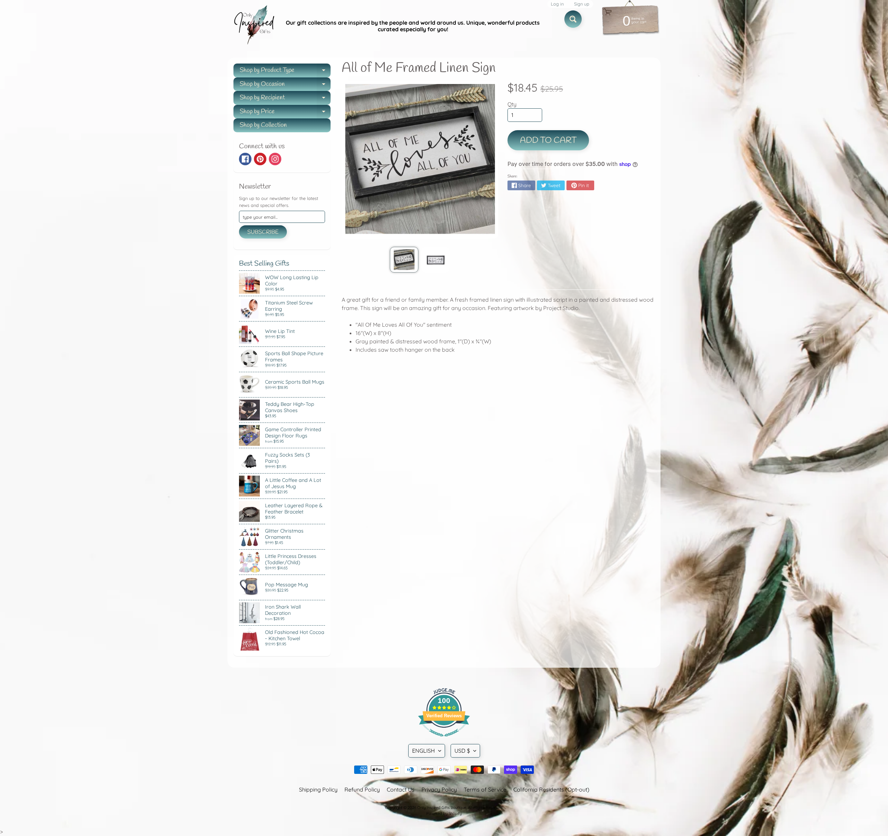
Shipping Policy (318, 789)
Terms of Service (485, 789)
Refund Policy (362, 789)
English (423, 750)
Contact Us (401, 789)
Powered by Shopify (444, 813)
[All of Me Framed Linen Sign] (404, 260)
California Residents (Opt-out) (551, 789)
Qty (511, 104)
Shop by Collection (263, 125)
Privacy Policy (439, 789)
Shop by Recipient (285, 99)
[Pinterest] (260, 159)
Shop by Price (285, 113)
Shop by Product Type (285, 71)
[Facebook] (245, 159)
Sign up (581, 4)
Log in (557, 4)
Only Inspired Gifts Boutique (441, 807)
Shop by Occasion (285, 85)
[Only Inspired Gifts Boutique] (254, 26)
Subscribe (263, 232)
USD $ (462, 750)
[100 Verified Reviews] (444, 739)
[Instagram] (275, 159)
